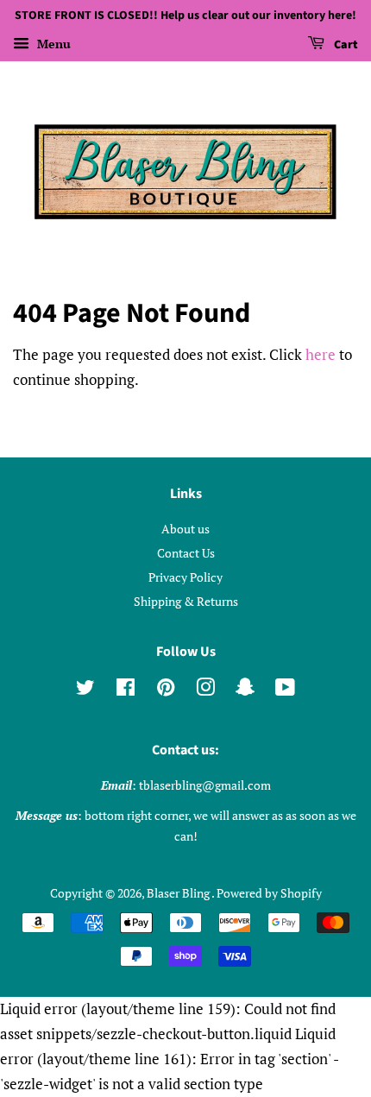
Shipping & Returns (186, 601)
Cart (344, 45)
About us (185, 528)
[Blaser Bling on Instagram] (205, 690)
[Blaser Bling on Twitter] (85, 690)
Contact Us (186, 553)
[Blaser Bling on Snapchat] (245, 690)
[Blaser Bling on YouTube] (285, 690)
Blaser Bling (179, 893)
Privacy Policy (185, 577)
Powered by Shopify (269, 893)
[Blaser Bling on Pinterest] (165, 690)
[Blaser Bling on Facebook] (125, 690)
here (320, 354)
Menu (52, 43)
